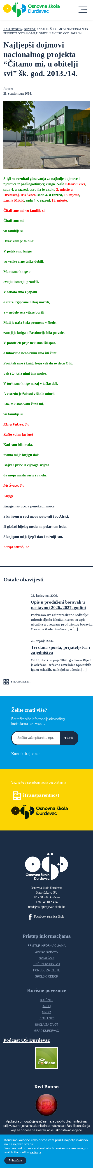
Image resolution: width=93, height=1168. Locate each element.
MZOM (46, 1012)
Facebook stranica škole (48, 916)
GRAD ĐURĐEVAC (46, 1031)
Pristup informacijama (47, 945)
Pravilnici (46, 1018)
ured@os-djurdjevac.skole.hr (46, 907)
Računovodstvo (46, 964)
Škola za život (46, 1024)
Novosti (30, 29)
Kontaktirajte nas (26, 754)
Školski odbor (46, 976)
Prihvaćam (15, 1160)
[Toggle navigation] (83, 9)
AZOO (47, 1006)
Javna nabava (46, 952)
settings (35, 1152)
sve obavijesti (20, 681)
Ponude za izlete (46, 970)
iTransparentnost (41, 795)
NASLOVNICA (12, 29)
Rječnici (46, 1000)
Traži (68, 738)
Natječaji (46, 958)
